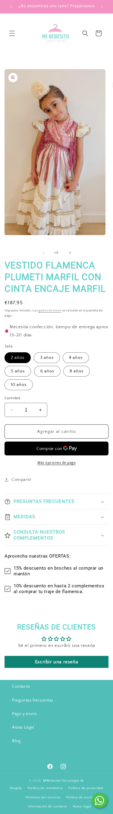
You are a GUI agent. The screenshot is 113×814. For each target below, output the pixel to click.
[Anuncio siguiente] (101, 6)
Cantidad (12, 398)
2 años (17, 357)
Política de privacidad (85, 788)
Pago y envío (24, 713)
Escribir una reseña (56, 662)
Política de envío (79, 797)
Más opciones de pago (56, 463)
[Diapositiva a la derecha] (70, 252)
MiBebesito (52, 780)
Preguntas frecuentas (32, 700)
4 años (76, 357)
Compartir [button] (21, 479)
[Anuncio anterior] (11, 6)
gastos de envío (50, 310)
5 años (18, 371)
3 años (47, 357)
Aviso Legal (23, 727)
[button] (12, 33)
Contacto (21, 686)
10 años (19, 384)
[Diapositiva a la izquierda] (43, 252)
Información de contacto (47, 806)
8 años (76, 371)
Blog (16, 741)
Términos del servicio (43, 797)
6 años (47, 371)
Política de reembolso (45, 788)
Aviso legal (82, 806)
